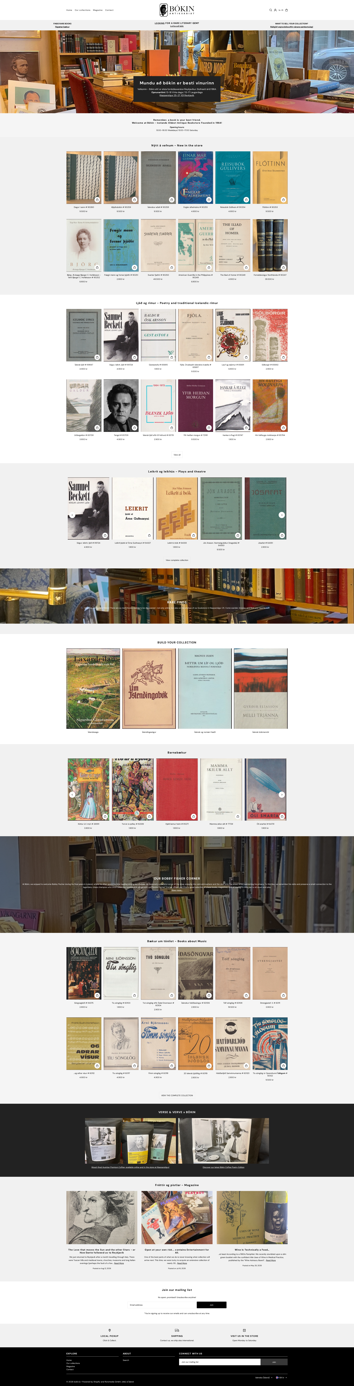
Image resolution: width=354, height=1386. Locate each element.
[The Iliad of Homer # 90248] (232, 245)
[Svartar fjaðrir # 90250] (158, 245)
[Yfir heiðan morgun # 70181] (195, 405)
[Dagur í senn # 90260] (83, 177)
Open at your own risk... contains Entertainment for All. (177, 1251)
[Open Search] (271, 10)
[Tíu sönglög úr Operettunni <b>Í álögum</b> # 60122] (270, 1043)
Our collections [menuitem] (82, 10)
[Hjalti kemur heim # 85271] (177, 789)
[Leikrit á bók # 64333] (177, 508)
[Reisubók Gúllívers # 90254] (232, 177)
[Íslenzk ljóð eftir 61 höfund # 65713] (158, 405)
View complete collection (177, 560)
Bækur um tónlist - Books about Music (177, 941)
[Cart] (286, 10)
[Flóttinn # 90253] (270, 177)
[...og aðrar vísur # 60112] (83, 1043)
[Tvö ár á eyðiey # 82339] (132, 789)
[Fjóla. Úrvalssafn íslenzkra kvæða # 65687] (195, 335)
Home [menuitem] (69, 10)
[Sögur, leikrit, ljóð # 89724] (121, 335)
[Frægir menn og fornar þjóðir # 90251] (121, 245)
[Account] (275, 10)
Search (126, 1360)
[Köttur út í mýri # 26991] (88, 789)
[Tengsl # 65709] (121, 405)
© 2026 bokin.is (73, 1381)
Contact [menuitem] (109, 10)
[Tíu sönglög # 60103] (121, 973)
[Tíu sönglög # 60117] (121, 1043)
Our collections (73, 1363)
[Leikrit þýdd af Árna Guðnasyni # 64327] (132, 508)
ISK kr (281, 1377)
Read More (119, 1263)
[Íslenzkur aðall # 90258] (158, 177)
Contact (70, 1369)
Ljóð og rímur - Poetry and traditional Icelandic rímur (177, 303)
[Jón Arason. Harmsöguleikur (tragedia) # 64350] (221, 508)
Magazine (70, 1366)
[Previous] (72, 515)
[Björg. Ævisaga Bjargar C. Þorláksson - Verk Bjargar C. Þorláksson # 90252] (83, 245)
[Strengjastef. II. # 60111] (270, 973)
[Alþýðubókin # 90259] (121, 177)
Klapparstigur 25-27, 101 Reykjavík (177, 95)
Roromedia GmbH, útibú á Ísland (119, 1381)
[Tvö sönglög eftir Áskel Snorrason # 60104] (158, 973)
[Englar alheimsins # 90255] (195, 177)
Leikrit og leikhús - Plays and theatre (177, 471)
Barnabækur (177, 752)
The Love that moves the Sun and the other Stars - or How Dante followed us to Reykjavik (101, 1251)
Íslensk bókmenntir (261, 732)
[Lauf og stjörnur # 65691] (232, 335)
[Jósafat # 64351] (265, 508)
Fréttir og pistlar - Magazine (177, 1185)
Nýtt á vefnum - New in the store (177, 145)
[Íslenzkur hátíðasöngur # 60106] (195, 973)
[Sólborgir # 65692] (270, 335)
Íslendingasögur (149, 732)
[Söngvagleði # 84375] (83, 973)
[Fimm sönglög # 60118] (158, 1043)
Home (69, 1360)
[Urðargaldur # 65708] (83, 405)
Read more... (177, 890)
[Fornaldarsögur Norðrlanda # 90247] (270, 245)
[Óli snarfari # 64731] (265, 789)
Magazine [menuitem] (98, 10)
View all (177, 455)
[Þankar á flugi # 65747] (232, 405)
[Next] (282, 515)
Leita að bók (177, 26)
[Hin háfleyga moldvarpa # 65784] (270, 405)
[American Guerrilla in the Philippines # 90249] (195, 245)
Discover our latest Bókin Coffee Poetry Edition (223, 1167)
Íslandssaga (93, 732)
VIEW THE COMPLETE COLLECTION (177, 1095)
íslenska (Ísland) (262, 1377)
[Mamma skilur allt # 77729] (221, 789)
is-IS (281, 10)
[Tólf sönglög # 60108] (232, 973)
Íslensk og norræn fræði (205, 732)
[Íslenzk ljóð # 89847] (83, 335)
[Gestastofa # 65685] (158, 335)
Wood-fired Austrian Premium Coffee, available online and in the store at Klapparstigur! (130, 1167)
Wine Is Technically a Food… (252, 1249)
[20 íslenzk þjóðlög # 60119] (195, 1043)
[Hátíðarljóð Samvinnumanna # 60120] (232, 1043)
